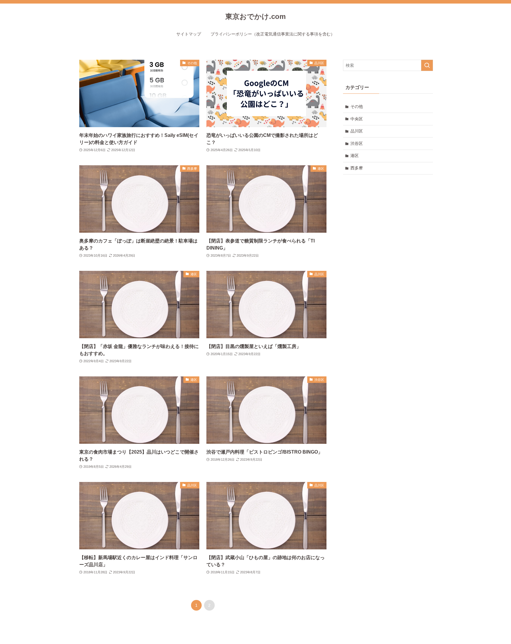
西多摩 (356, 168)
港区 (354, 155)
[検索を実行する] (427, 65)
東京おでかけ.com (255, 16)
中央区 (356, 118)
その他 (356, 106)
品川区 (356, 131)
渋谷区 (356, 143)
